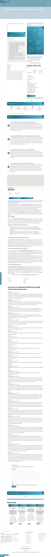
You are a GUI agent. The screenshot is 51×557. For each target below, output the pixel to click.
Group (25, 280)
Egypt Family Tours (28, 541)
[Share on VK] (19, 113)
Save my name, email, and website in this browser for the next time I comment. (24, 484)
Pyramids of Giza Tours (41, 536)
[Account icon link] (49, 3)
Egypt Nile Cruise (28, 536)
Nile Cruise (30, 23)
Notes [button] (9, 68)
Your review (14, 469)
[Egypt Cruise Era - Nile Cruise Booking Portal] (3, 3)
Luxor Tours (14, 536)
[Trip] (28, 546)
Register (24, 548)
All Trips (8, 3)
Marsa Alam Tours (15, 540)
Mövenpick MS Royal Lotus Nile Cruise (15, 201)
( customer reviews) (30, 61)
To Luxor (25, 282)
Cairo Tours (14, 535)
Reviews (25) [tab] (27, 198)
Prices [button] (9, 66)
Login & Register (13, 4)
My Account (28, 548)
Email (13, 483)
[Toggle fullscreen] (3, 555)
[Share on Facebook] (8, 113)
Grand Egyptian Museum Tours (42, 535)
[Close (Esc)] (8, 555)
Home (28, 23)
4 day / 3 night (26, 278)
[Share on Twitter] (10, 113)
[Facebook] (22, 546)
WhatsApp (40, 272)
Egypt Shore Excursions (29, 539)
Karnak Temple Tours (41, 540)
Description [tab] (14, 198)
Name (13, 481)
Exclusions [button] (10, 64)
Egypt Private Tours (28, 540)
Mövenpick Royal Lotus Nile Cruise (39, 98)
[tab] (16, 39)
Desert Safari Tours (28, 538)
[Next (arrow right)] (3, 556)
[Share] (5, 555)
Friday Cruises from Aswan (30, 56)
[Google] (25, 546)
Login (22, 548)
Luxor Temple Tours (40, 541)
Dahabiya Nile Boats (28, 537)
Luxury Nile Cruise (36, 56)
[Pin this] (17, 113)
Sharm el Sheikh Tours (16, 541)
